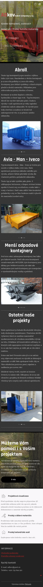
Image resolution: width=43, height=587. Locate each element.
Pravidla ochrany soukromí (12, 556)
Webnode (28, 584)
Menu (39, 4)
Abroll (21, 70)
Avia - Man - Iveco (21, 159)
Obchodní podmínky (9, 553)
